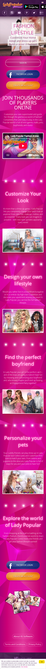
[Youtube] (19, 12)
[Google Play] (31, 6)
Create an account (23, 85)
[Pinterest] (27, 12)
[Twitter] (34, 12)
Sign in (23, 63)
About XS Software (23, 636)
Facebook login (24, 74)
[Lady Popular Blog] (41, 12)
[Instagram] (12, 12)
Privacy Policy (35, 644)
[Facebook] (4, 12)
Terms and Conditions (15, 644)
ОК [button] (42, 662)
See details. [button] (24, 667)
